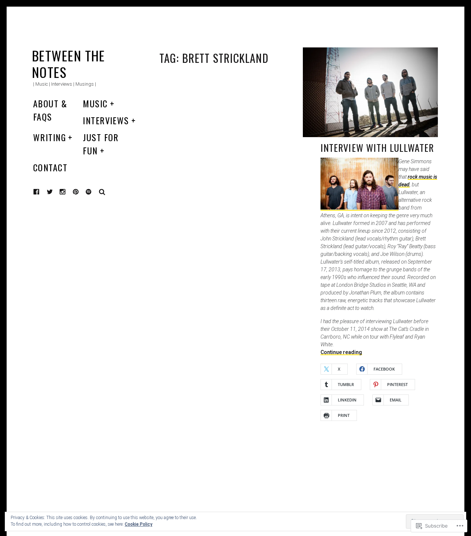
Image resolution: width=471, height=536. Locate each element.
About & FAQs (50, 110)
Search (102, 191)
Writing (49, 137)
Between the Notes (68, 64)
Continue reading (341, 352)
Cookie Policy (138, 524)
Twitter (50, 191)
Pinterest (81, 192)
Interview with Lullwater (377, 147)
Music (95, 103)
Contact (50, 167)
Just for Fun (101, 144)
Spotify (94, 192)
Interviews (106, 120)
